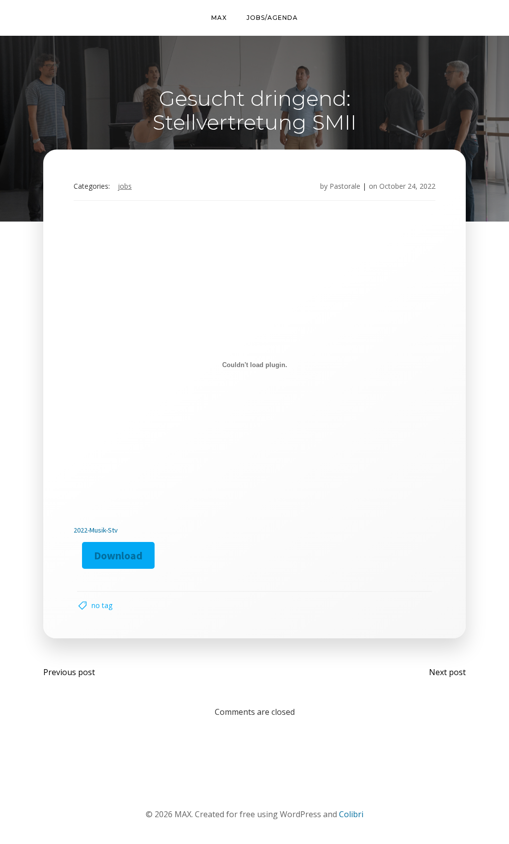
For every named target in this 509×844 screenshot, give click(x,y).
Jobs (125, 186)
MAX (219, 17)
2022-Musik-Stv (96, 530)
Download (118, 555)
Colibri (351, 814)
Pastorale (345, 186)
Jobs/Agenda (272, 17)
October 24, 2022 (407, 186)
